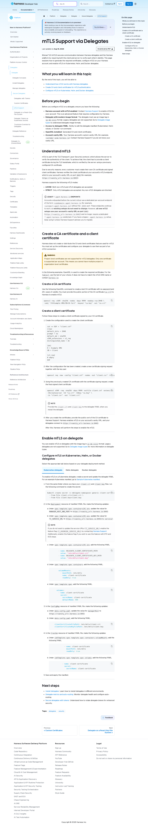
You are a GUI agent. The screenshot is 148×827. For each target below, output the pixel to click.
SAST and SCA (20, 796)
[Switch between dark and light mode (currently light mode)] (135, 4)
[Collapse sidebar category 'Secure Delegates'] (33, 93)
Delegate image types (79, 447)
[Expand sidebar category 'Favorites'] (33, 227)
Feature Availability (63, 776)
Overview (18, 748)
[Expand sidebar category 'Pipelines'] (33, 168)
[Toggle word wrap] (108, 375)
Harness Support (92, 111)
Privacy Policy (102, 751)
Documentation (27, 10)
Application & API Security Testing (27, 786)
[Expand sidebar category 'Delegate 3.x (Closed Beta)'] (33, 142)
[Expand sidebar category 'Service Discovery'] (33, 248)
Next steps (126, 54)
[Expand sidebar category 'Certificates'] (33, 201)
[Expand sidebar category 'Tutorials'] (33, 339)
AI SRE (17, 803)
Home (15, 10)
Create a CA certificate (132, 36)
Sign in (120, 4)
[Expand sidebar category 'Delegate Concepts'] (33, 77)
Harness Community (63, 751)
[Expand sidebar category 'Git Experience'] (33, 222)
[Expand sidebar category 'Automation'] (33, 217)
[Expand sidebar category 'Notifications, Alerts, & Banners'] (33, 180)
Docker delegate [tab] (89, 470)
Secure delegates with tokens (57, 700)
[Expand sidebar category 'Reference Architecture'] (33, 379)
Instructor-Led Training (64, 786)
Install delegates (52, 691)
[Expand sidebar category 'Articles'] (33, 354)
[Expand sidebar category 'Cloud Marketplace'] (33, 328)
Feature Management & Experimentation (30, 769)
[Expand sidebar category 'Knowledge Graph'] (33, 277)
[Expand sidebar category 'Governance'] (33, 158)
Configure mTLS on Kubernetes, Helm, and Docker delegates (70, 90)
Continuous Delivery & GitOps (26, 758)
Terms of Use (101, 748)
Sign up (129, 4)
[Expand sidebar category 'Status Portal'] (33, 163)
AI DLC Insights (20, 814)
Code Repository (20, 751)
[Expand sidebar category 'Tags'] (33, 191)
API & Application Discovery (25, 779)
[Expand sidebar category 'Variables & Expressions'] (33, 174)
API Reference (42, 10)
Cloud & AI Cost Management (25, 772)
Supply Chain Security (23, 793)
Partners (58, 789)
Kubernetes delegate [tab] (53, 470)
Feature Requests (62, 772)
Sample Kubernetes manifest (88, 479)
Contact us (109, 4)
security (61, 711)
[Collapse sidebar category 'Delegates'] (33, 67)
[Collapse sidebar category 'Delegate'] (33, 72)
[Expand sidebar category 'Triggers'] (33, 186)
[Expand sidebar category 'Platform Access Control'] (33, 62)
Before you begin (128, 24)
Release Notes (68, 10)
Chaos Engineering (21, 800)
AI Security (18, 776)
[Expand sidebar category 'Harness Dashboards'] (33, 233)
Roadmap (55, 10)
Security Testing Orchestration (26, 789)
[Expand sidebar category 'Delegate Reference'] (33, 131)
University (81, 10)
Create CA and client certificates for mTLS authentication (68, 87)
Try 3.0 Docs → (99, 27)
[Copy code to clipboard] (112, 300)
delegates (52, 711)
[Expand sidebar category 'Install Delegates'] (33, 83)
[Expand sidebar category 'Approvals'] (33, 212)
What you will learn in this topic (133, 21)
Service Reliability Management (27, 807)
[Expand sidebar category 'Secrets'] (33, 148)
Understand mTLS (128, 27)
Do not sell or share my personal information (114, 758)
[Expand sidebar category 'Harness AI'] (33, 298)
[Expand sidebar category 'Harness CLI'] (33, 288)
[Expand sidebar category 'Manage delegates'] (33, 88)
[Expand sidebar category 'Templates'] (33, 207)
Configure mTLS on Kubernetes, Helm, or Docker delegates (134, 48)
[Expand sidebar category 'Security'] (33, 196)
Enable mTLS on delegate (131, 43)
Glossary (92, 10)
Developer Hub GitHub (64, 762)
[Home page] (44, 16)
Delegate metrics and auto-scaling (59, 694)
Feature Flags (19, 765)
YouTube (58, 758)
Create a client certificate (133, 39)
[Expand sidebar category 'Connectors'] (33, 153)
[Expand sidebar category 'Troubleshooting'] (33, 136)
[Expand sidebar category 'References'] (33, 243)
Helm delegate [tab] (72, 470)
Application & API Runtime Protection (29, 783)
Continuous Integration (23, 755)
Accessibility (101, 755)
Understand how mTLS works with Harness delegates (67, 84)
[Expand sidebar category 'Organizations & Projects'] (33, 57)
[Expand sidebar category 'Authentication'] (33, 51)
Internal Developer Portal (24, 810)
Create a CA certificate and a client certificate (132, 32)
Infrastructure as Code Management (28, 762)
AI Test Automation (21, 817)
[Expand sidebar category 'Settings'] (33, 238)
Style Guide (59, 793)
